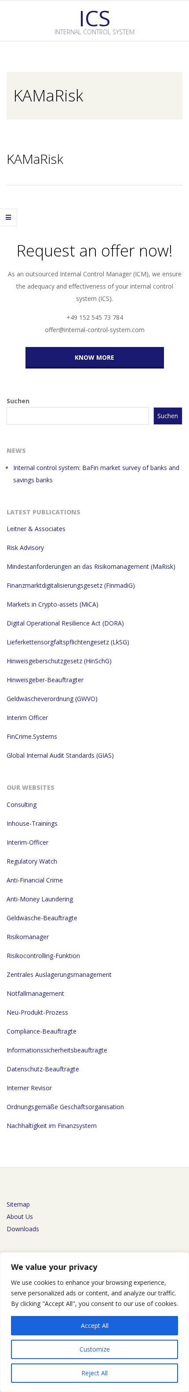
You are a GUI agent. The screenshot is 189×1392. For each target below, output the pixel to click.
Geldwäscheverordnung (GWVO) (52, 698)
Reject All (94, 1373)
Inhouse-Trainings (32, 823)
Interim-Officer (27, 842)
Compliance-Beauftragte (41, 1031)
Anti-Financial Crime (35, 880)
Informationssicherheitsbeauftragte (57, 1050)
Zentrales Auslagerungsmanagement (59, 974)
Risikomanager (28, 937)
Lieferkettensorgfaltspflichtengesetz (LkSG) (68, 642)
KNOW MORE (94, 357)
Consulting (21, 804)
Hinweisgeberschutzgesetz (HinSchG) (59, 661)
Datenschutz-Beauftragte (43, 1069)
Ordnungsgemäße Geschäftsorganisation (65, 1107)
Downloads (23, 1229)
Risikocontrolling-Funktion (43, 955)
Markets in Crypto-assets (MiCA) (52, 604)
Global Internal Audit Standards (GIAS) (60, 755)
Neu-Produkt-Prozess (37, 1012)
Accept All (95, 1325)
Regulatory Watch (32, 861)
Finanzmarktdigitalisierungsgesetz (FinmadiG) (71, 585)
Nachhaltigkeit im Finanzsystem (52, 1125)
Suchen (18, 401)
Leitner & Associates (36, 528)
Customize (95, 1349)
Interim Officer (27, 717)
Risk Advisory (25, 547)
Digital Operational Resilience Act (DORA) (65, 623)
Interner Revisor (29, 1088)
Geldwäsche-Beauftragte (42, 918)
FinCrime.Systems (32, 736)
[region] (94, 1322)
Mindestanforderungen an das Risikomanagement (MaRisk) (91, 566)
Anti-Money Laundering (40, 899)
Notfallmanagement (35, 993)
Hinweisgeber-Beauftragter (45, 680)
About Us (20, 1216)
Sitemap (18, 1204)
